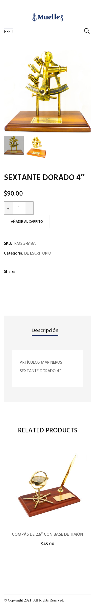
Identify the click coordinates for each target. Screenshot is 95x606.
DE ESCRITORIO (37, 253)
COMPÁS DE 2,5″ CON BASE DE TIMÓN (47, 534)
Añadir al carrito (27, 222)
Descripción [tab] (45, 330)
